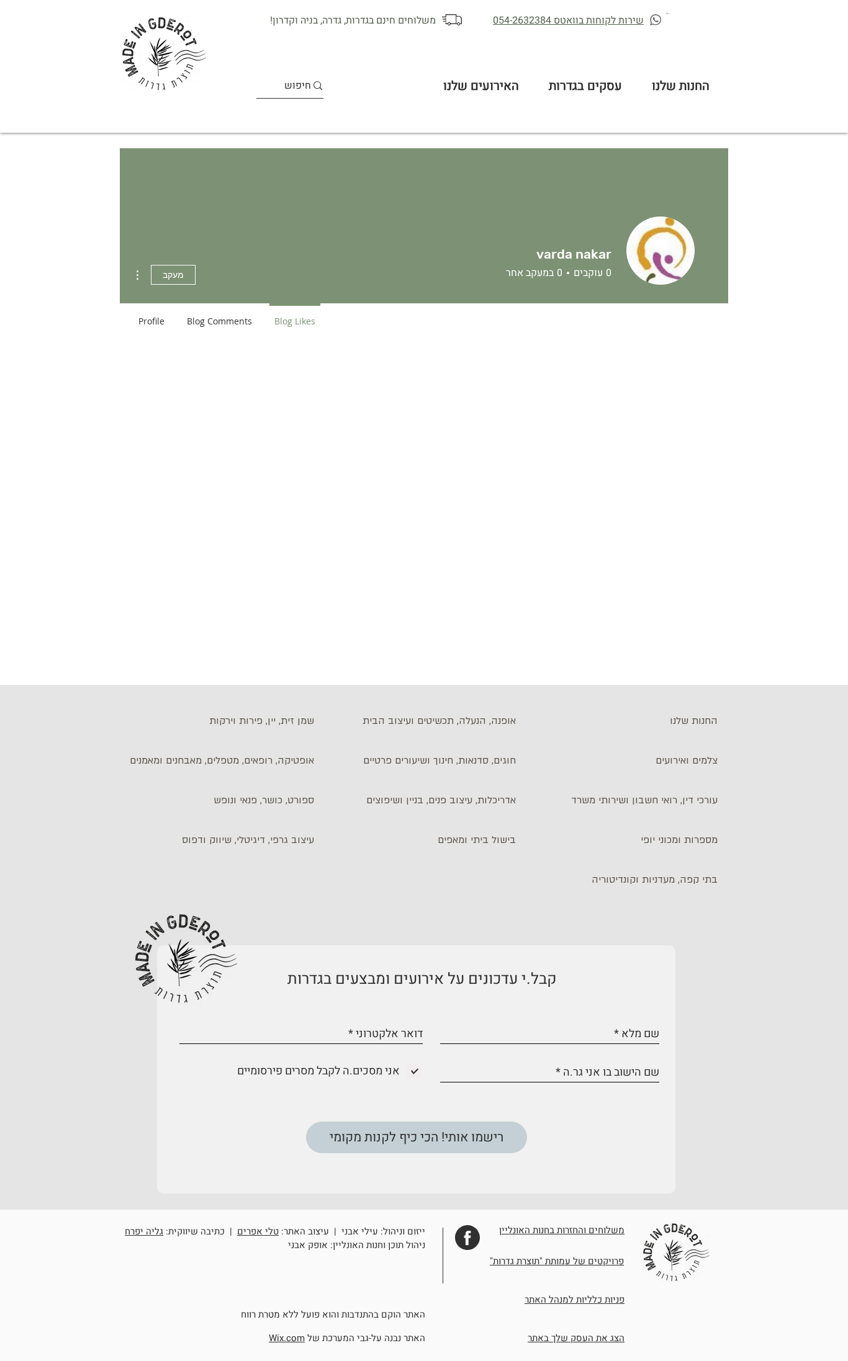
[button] (668, 13)
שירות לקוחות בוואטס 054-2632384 (568, 20)
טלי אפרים (258, 1231)
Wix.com (287, 1338)
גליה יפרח (144, 1231)
